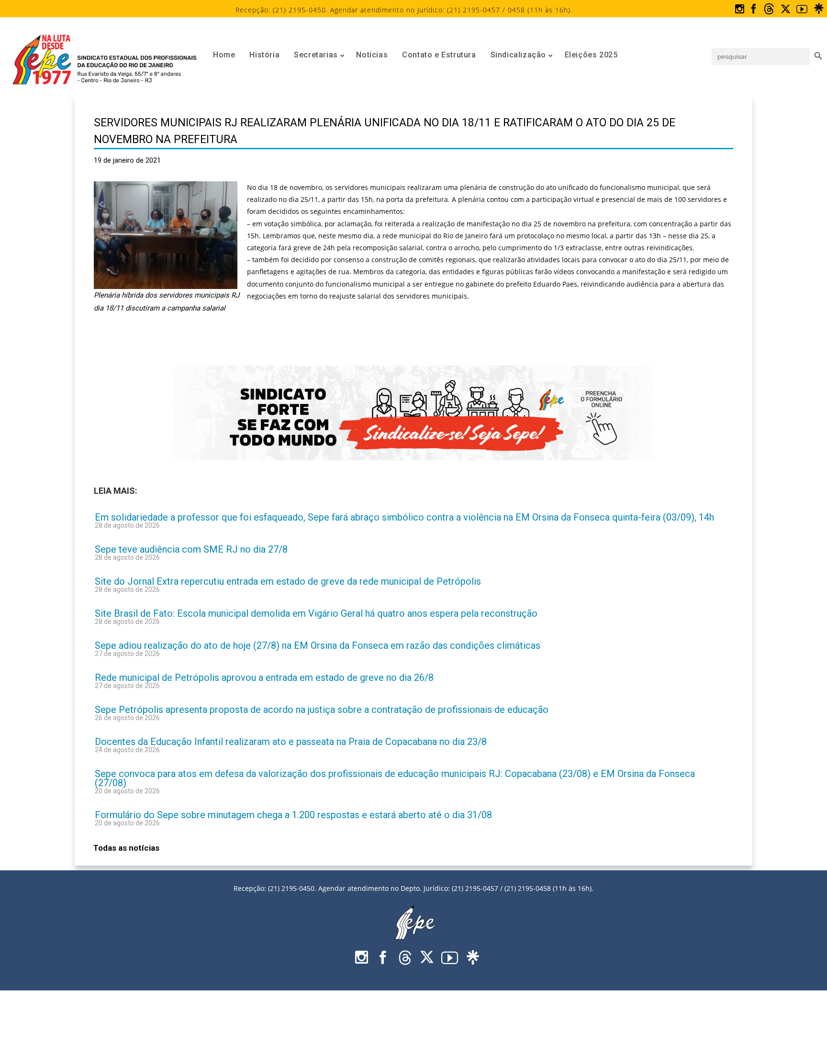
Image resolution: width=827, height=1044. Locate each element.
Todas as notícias (126, 847)
